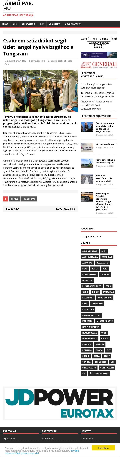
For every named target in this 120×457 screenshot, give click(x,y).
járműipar (108, 292)
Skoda (99, 350)
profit (104, 338)
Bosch (95, 268)
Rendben (103, 448)
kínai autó (97, 303)
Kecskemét (87, 297)
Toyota (86, 362)
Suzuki (85, 356)
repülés (100, 344)
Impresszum (9, 438)
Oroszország (89, 338)
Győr (85, 292)
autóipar (107, 257)
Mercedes (87, 321)
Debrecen (87, 280)
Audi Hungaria (90, 257)
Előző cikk (12, 208)
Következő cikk (65, 208)
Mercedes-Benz (105, 321)
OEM (15, 24)
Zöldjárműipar (73, 24)
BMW (84, 268)
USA (112, 362)
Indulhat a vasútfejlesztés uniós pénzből (104, 178)
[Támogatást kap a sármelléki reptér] (87, 166)
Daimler (105, 274)
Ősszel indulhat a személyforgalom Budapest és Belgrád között (105, 127)
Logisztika (54, 24)
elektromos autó (91, 286)
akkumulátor (89, 251)
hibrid (95, 292)
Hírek (5, 24)
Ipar (42, 24)
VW (83, 373)
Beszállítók (28, 24)
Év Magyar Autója (99, 373)
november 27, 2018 (16, 60)
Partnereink (47, 438)
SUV (109, 350)
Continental (89, 274)
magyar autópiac (91, 315)
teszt (107, 356)
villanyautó (89, 367)
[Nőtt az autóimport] (87, 150)
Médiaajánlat (87, 438)
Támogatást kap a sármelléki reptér (105, 161)
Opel (103, 333)
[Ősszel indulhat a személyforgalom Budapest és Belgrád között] (87, 129)
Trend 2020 (100, 362)
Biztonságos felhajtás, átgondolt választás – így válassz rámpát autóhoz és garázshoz (104, 201)
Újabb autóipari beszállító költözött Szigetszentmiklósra (96, 105)
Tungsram (29, 199)
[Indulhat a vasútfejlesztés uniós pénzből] (87, 181)
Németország (89, 333)
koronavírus (105, 297)
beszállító (102, 262)
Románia (87, 350)
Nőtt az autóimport (106, 144)
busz (105, 268)
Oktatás (67, 60)
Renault (86, 344)
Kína (84, 303)
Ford (108, 286)
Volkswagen (107, 367)
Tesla (97, 356)
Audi (103, 251)
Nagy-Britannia (90, 327)
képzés (14, 199)
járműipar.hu (38, 60)
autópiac (87, 262)
